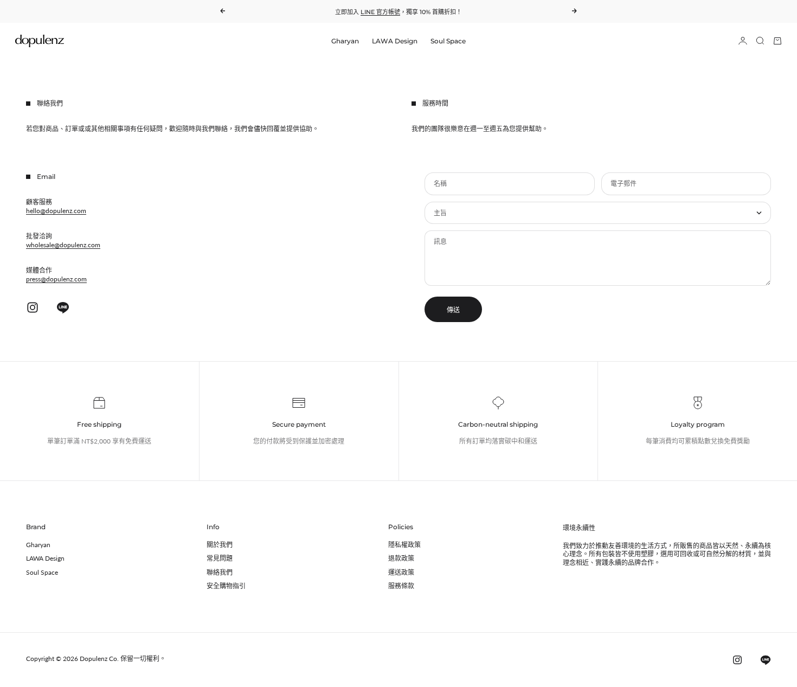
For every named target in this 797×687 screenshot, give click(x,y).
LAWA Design (394, 41)
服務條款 (401, 586)
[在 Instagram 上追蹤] (32, 307)
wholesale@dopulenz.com (63, 245)
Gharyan (345, 41)
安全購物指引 (226, 586)
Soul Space (448, 41)
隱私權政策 (404, 545)
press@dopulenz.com (56, 279)
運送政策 (401, 572)
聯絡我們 (220, 572)
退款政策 (401, 558)
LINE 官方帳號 (380, 12)
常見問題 (220, 558)
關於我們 (220, 545)
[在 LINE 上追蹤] (62, 307)
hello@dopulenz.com (56, 211)
